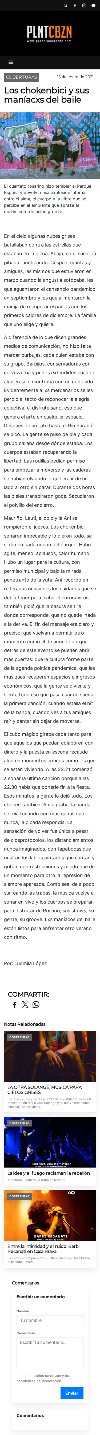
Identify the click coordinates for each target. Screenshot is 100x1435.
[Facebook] (74, 5)
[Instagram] (84, 5)
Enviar (71, 1393)
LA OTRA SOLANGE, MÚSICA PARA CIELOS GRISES (44, 1090)
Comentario (26, 1333)
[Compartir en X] (25, 1005)
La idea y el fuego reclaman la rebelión (48, 1173)
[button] (65, 5)
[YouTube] (93, 5)
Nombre (23, 1311)
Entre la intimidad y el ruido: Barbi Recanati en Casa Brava (43, 1249)
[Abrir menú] (11, 62)
